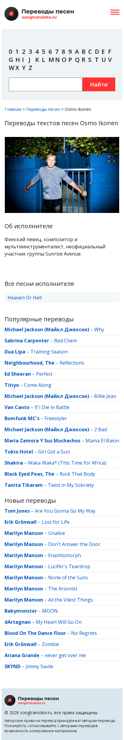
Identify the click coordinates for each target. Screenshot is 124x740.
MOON (50, 611)
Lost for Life (56, 522)
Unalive (56, 533)
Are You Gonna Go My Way (65, 511)
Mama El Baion (102, 440)
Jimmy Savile (39, 666)
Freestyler (56, 418)
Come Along (37, 385)
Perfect (44, 374)
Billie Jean (105, 396)
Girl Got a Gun (54, 451)
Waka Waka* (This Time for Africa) (67, 462)
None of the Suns (68, 577)
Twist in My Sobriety (71, 485)
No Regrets (84, 633)
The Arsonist (62, 588)
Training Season (49, 351)
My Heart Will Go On (59, 622)
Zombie (50, 644)
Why (99, 329)
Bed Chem (65, 340)
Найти (99, 84)
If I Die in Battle (52, 407)
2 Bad (100, 429)
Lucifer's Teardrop (69, 566)
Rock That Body (77, 474)
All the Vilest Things (70, 599)
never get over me (65, 655)
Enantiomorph (64, 555)
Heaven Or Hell (25, 297)
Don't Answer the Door (74, 544)
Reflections (72, 362)
